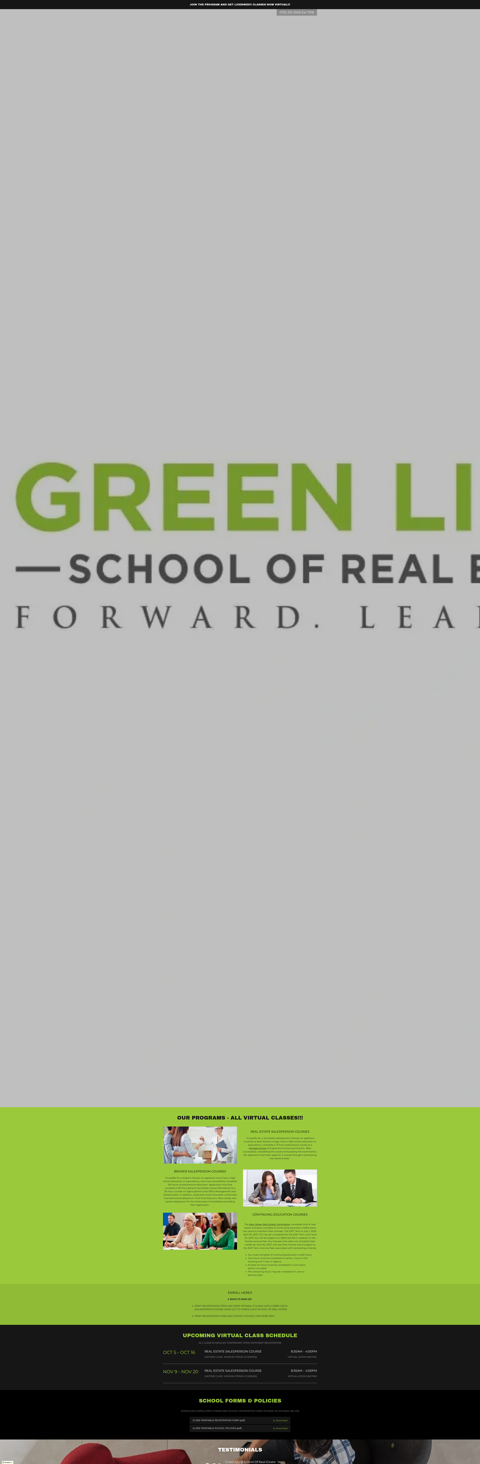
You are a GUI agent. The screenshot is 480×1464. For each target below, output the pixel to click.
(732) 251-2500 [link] (290, 12)
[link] (240, 4)
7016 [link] (310, 12)
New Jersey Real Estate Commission (269, 1224)
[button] (280, 1420)
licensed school (257, 1148)
